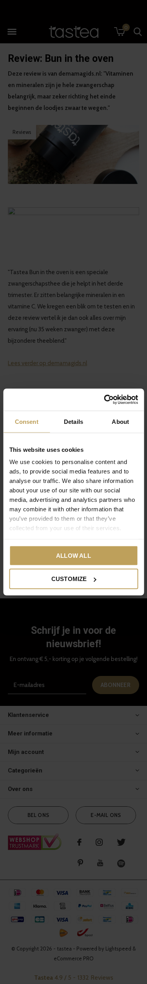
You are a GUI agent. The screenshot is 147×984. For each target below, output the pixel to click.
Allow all (73, 555)
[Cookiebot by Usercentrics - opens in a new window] (104, 400)
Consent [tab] (26, 421)
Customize (69, 579)
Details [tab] (73, 421)
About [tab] (120, 421)
